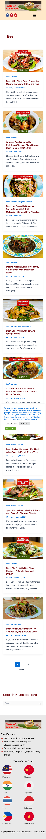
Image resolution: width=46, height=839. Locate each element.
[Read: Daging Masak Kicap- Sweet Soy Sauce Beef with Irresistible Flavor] (23, 246)
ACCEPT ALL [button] (10, 428)
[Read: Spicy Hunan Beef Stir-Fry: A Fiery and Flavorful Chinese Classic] (23, 490)
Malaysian (21, 202)
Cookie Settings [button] (11, 423)
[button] (34, 16)
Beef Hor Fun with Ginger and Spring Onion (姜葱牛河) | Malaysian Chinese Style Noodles (22, 209)
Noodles (29, 202)
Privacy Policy (39, 832)
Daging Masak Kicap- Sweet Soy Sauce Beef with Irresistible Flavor (22, 270)
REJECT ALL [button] (24, 423)
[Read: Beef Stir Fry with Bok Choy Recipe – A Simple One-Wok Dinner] (23, 547)
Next (23, 669)
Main (19, 326)
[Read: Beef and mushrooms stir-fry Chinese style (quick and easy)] (23, 608)
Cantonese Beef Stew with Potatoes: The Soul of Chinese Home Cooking (21, 391)
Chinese (14, 76)
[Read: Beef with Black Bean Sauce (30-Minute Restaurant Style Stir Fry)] (23, 60)
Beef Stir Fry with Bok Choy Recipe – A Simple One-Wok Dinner (20, 571)
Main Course (27, 326)
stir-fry (20, 445)
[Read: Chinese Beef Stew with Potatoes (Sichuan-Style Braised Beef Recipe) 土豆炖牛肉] (23, 121)
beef (8, 76)
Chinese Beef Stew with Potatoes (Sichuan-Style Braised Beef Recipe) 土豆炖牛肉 (22, 145)
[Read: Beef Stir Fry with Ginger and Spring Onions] (23, 310)
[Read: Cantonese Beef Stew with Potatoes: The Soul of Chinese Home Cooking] (23, 368)
